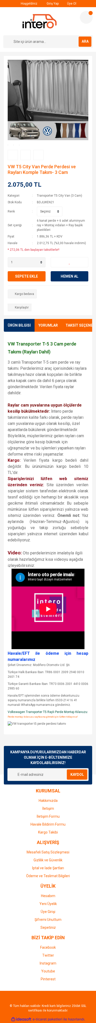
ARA (85, 41)
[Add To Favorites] (70, 262)
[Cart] (86, 17)
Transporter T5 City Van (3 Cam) (59, 195)
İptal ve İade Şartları (48, 868)
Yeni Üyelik (48, 904)
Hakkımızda (48, 801)
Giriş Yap (52, 3)
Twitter (48, 955)
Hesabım (48, 896)
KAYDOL (77, 774)
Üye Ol (71, 3)
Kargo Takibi (48, 832)
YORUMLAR (48, 325)
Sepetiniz (48, 927)
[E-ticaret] (47, 1019)
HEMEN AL (69, 276)
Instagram (48, 963)
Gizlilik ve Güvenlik (48, 860)
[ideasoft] (21, 1019)
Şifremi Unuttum (48, 920)
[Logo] (40, 21)
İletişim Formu (48, 816)
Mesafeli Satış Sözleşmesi (48, 852)
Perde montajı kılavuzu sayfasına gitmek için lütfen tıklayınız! (43, 716)
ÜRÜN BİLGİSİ (19, 325)
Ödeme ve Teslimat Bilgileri (48, 876)
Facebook (48, 947)
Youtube (48, 971)
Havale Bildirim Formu (48, 824)
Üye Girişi (48, 912)
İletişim (48, 808)
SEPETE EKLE (26, 276)
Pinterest (48, 979)
